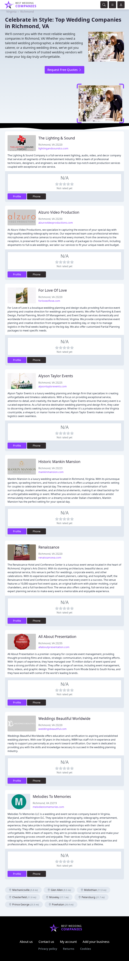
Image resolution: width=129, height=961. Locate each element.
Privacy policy (47, 949)
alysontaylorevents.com (52, 386)
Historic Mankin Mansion (59, 461)
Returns (68, 949)
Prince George (25, 904)
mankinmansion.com (51, 472)
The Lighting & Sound (56, 138)
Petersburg (93, 897)
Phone (36, 196)
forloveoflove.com (49, 301)
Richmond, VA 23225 (50, 382)
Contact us (46, 942)
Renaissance (48, 547)
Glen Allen (60, 890)
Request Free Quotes (63, 70)
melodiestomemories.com (48, 807)
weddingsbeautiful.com (52, 729)
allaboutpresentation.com (53, 647)
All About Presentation (57, 636)
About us (26, 942)
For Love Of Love (52, 290)
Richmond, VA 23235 (50, 643)
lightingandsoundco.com (53, 148)
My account (68, 942)
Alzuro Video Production (58, 212)
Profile (17, 196)
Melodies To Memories (52, 796)
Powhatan (62, 904)
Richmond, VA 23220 (50, 144)
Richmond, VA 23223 (50, 468)
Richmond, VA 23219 (45, 803)
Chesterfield (24, 897)
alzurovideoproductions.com (55, 222)
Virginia (11, 11)
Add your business (96, 942)
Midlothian (94, 890)
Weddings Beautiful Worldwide (64, 718)
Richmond (27, 11)
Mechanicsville (25, 890)
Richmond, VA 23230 (50, 219)
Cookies (85, 949)
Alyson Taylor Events (55, 375)
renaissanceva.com (49, 557)
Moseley (59, 897)
